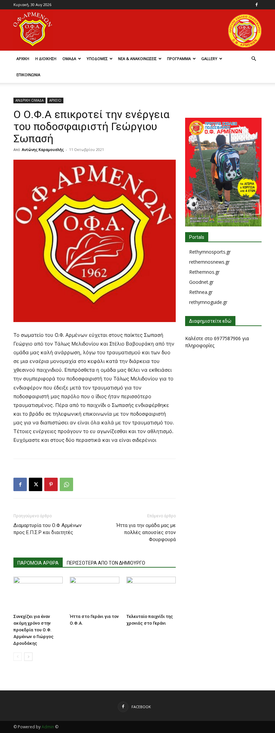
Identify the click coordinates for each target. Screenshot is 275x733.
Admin (48, 727)
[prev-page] (17, 656)
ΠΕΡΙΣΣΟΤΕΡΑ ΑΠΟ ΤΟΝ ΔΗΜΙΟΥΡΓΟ (106, 563)
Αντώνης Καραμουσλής (43, 149)
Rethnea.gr (201, 292)
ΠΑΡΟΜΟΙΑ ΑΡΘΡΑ (38, 563)
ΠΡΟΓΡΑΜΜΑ (179, 58)
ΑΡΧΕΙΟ (55, 100)
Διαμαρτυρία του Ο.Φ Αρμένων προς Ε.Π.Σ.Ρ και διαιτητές (47, 528)
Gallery (209, 58)
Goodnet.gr (201, 282)
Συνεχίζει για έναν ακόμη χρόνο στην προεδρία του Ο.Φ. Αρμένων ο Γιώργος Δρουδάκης (33, 630)
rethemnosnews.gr (209, 262)
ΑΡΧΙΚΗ (22, 58)
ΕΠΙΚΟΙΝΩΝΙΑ (28, 74)
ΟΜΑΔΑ (69, 58)
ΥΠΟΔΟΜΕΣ (97, 58)
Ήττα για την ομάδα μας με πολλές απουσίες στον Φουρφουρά (146, 532)
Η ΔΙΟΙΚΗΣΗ (45, 58)
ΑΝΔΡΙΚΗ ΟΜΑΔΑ (29, 100)
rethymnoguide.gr (208, 302)
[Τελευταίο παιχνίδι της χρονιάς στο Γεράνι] (151, 594)
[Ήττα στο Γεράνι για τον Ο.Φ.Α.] (94, 594)
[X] (35, 484)
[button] (253, 59)
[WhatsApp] (66, 484)
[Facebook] (257, 4)
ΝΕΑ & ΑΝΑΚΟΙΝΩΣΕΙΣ (137, 58)
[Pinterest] (51, 484)
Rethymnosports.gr (210, 252)
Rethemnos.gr (204, 272)
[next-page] (28, 656)
